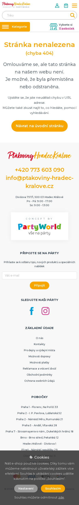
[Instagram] (45, 311)
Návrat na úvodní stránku (40, 126)
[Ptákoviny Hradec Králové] (16, 5)
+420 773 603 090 (39, 169)
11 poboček (66, 28)
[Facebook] (31, 311)
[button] (57, 5)
